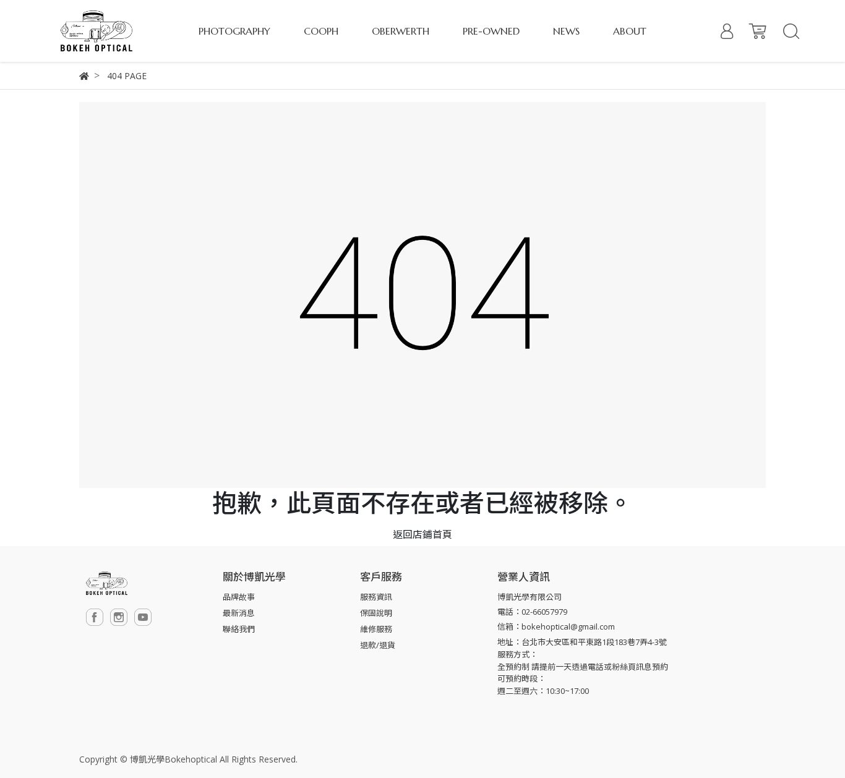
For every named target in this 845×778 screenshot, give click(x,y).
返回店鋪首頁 (422, 534)
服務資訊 (376, 596)
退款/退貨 (377, 645)
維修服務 (376, 629)
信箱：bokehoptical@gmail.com (556, 626)
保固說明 (376, 612)
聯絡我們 (239, 629)
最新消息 (239, 612)
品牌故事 (239, 596)
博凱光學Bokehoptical (173, 759)
